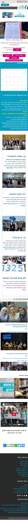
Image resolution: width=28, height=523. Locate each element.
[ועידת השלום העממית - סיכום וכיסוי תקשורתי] (14, 351)
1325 (17, 49)
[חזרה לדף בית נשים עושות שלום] (18, 1)
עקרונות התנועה (23, 463)
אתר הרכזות (24, 476)
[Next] (25, 312)
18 (10, 81)
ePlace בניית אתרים (5, 521)
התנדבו (7, 55)
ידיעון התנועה (23, 486)
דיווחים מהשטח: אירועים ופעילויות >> (15, 95)
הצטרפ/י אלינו (23, 465)
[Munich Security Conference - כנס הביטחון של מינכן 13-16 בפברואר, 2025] (14, 371)
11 (10, 77)
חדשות (25, 485)
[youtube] (24, 1)
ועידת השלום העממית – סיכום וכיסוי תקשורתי (16, 331)
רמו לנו (14, 57)
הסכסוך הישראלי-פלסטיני (20, 492)
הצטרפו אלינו (19, 55)
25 (10, 85)
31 (14, 89)
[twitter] (22, 1)
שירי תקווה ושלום (22, 474)
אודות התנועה (23, 461)
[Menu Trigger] (3, 2)
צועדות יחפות (23, 100)
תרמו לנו (5, 4)
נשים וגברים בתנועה (22, 472)
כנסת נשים (9, 167)
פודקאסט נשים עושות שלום (20, 488)
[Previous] (2, 312)
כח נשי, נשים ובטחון (22, 490)
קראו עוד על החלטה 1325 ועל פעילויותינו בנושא (14, 287)
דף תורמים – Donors (21, 468)
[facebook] (20, 1)
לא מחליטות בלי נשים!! (14, 278)
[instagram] (26, 1)
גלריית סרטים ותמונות (21, 470)
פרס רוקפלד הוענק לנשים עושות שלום (17, 512)
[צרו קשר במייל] (26, 495)
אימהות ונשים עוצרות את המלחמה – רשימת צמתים (14, 114)
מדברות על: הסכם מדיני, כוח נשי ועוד (16, 353)
